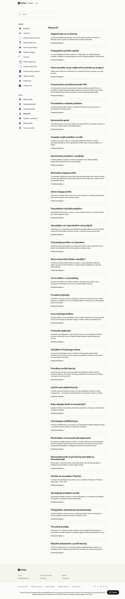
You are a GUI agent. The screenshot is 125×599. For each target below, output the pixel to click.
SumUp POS (27, 86)
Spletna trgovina (28, 76)
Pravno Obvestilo (23, 586)
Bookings (26, 28)
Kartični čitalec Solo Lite (31, 38)
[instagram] (100, 587)
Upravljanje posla (29, 109)
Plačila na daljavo (29, 52)
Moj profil (26, 114)
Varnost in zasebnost (30, 118)
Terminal (26, 57)
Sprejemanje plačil (29, 104)
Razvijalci (43, 578)
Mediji (64, 575)
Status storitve (76, 586)
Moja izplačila (27, 123)
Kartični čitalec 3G (29, 43)
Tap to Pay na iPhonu (30, 47)
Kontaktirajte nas (23, 578)
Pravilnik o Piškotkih (63, 586)
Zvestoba (26, 33)
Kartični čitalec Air (29, 62)
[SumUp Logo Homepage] (23, 3)
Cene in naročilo (28, 128)
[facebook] (94, 587)
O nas (20, 575)
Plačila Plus (27, 81)
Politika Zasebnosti (36, 586)
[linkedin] (106, 587)
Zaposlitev (65, 578)
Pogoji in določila (50, 586)
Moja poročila (27, 99)
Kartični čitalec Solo (30, 66)
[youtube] (103, 587)
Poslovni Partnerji (46, 575)
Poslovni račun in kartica (31, 71)
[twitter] (97, 587)
